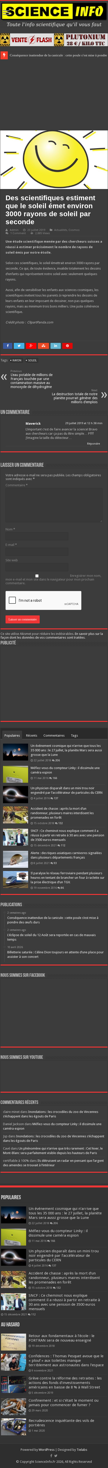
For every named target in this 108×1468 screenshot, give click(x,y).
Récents (31, 735)
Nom (10, 529)
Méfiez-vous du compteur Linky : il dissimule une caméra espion (58, 1233)
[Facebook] (51, 1456)
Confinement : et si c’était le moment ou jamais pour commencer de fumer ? (63, 1402)
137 (56, 798)
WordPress (47, 1450)
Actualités (60, 230)
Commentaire (17, 485)
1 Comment (18, 233)
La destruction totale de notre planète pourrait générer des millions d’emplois (74, 396)
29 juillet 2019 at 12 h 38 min (83, 423)
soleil (32, 360)
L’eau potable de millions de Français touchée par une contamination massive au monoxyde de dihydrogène (31, 379)
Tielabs (82, 1450)
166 (54, 778)
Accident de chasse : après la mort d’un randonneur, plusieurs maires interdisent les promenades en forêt (62, 813)
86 (62, 887)
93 (55, 863)
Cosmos (74, 230)
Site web (12, 560)
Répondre (93, 443)
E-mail (11, 545)
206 (57, 760)
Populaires (12, 735)
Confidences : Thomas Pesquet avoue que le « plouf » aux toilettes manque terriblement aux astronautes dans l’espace (66, 1360)
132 (60, 823)
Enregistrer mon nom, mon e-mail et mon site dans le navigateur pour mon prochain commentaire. (53, 579)
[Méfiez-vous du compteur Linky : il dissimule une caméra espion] (15, 774)
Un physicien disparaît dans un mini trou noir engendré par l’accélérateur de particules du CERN (64, 1255)
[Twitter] (56, 1456)
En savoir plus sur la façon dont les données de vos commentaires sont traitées (52, 635)
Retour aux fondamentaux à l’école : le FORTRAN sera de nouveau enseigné (61, 1338)
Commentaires (54, 735)
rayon (17, 360)
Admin (14, 230)
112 (63, 845)
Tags (74, 735)
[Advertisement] (54, 94)
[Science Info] (54, 14)
